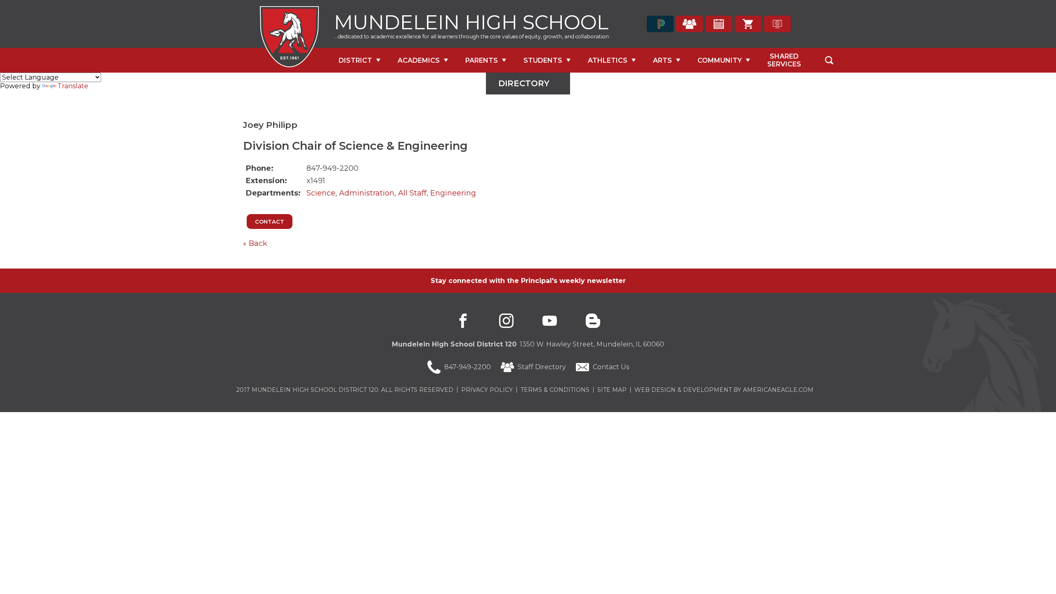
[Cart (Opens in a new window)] (748, 24)
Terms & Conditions (555, 390)
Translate (72, 86)
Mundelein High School (471, 21)
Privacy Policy (487, 390)
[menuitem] (359, 60)
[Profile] (689, 24)
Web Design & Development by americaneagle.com (723, 390)
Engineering (453, 193)
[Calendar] (718, 24)
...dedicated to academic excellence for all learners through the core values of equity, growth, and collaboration (471, 36)
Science (320, 193)
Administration (366, 193)
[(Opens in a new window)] (660, 24)
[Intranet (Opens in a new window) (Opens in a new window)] (777, 24)
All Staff (412, 193)
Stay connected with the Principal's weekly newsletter (528, 281)
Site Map (612, 390)
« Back (255, 243)
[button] (829, 60)
